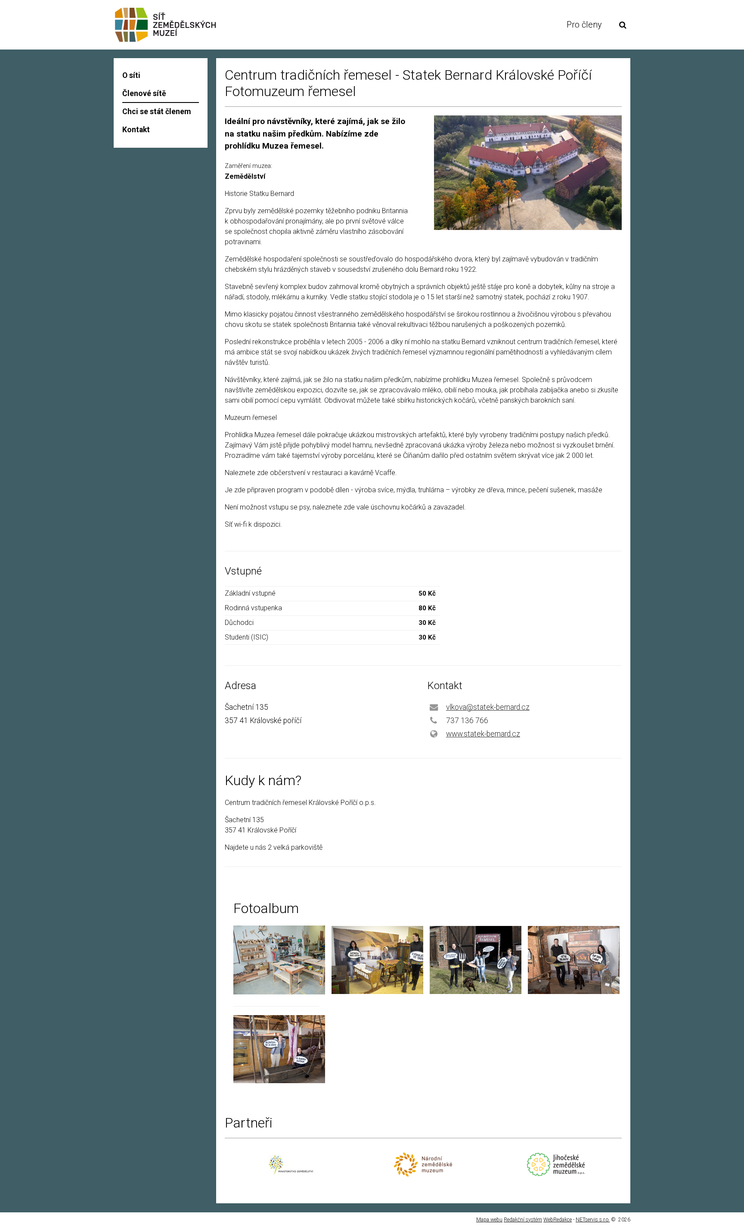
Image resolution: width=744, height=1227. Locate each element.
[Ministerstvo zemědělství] (291, 1179)
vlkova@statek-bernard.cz (488, 707)
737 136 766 (467, 720)
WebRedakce (557, 1220)
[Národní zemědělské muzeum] (423, 1174)
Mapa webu (489, 1220)
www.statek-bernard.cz (483, 734)
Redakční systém (523, 1220)
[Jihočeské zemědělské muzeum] (556, 1174)
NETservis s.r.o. (593, 1220)
